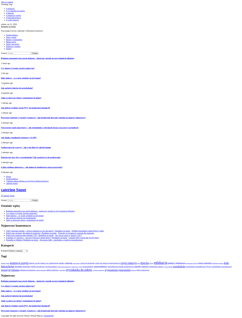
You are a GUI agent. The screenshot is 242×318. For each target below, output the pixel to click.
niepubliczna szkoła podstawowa (121, 267)
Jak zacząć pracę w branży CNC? (68, 235)
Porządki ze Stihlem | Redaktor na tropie (22, 240)
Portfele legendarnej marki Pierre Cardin (88, 231)
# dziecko (10, 13)
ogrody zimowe (141, 266)
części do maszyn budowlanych (107, 263)
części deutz (76, 263)
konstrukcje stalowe (217, 263)
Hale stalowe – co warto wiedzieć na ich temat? (21, 78)
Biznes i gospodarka (14, 40)
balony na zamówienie (49, 263)
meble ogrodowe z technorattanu (44, 267)
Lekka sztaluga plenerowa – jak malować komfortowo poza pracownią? (31, 167)
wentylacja (62, 270)
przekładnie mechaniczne (222, 267)
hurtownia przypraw (192, 263)
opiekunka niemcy (156, 267)
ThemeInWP (48, 316)
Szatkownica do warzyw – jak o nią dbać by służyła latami (26, 147)
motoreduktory (100, 266)
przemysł (5, 269)
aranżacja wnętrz (19, 262)
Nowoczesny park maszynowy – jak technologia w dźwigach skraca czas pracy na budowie (39, 128)
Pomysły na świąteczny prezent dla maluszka (76, 233)
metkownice (74, 266)
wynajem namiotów (98, 270)
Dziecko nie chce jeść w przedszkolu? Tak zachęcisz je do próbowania (30, 157)
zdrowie (133, 270)
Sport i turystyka (12, 44)
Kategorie (5, 251)
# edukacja (10, 9)
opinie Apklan (168, 266)
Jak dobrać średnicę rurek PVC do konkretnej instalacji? (25, 108)
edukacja (160, 263)
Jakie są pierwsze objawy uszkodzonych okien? (21, 98)
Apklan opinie (5, 263)
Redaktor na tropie (8, 26)
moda (80, 266)
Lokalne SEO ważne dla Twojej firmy (84, 238)
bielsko (61, 263)
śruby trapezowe (142, 270)
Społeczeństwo (12, 35)
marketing (27, 267)
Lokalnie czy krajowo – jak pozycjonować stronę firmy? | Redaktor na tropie (36, 238)
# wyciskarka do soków (15, 11)
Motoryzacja (11, 42)
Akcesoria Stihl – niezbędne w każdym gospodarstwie (61, 240)
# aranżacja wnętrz (13, 15)
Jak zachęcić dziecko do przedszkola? (17, 88)
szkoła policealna (41, 270)
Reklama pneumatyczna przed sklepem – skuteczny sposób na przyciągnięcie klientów (37, 58)
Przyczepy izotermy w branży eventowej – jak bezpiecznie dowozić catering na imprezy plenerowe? (43, 118)
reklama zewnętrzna (28, 270)
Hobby (9, 49)
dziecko (144, 262)
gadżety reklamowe (177, 263)
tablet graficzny (53, 270)
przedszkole (179, 266)
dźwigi (152, 263)
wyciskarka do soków (79, 269)
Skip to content (7, 2)
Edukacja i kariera (13, 46)
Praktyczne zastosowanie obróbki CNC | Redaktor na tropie (30, 235)
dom (138, 263)
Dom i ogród (11, 37)
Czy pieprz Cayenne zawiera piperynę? (18, 68)
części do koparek (87, 263)
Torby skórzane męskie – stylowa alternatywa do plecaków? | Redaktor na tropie (38, 231)
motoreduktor (88, 267)
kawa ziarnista (204, 263)
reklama (15, 269)
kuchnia (18, 266)
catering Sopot (13, 189)
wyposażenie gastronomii (118, 269)
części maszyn (128, 262)
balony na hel (34, 263)
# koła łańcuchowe (13, 18)
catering (68, 263)
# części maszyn (12, 20)
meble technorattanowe (64, 266)
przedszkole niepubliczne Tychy (198, 267)
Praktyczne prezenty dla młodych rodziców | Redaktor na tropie (31, 233)
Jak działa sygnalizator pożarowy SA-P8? (19, 138)
